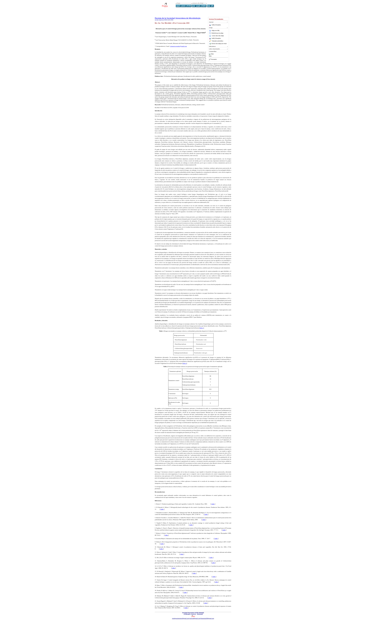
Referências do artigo (217, 33)
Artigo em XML (216, 30)
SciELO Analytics (216, 25)
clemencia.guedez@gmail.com (178, 46)
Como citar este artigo (218, 35)
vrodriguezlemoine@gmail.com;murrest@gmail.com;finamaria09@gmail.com (193, 618)
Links (213, 504)
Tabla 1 (202, 328)
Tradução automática (217, 41)
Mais (212, 54)
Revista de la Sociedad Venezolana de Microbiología (177, 18)
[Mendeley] (210, 54)
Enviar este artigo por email (219, 43)
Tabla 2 (185, 363)
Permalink (214, 59)
